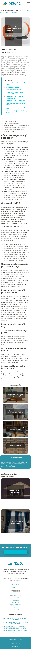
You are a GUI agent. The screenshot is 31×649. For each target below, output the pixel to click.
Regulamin (15, 646)
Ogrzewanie (15, 598)
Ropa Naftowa (15, 605)
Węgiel (15, 607)
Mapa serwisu (15, 643)
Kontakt (15, 587)
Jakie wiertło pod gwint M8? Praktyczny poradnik (15, 429)
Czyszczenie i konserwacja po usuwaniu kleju (16, 93)
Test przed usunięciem (14, 89)
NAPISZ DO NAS (15, 552)
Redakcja (15, 585)
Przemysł (15, 602)
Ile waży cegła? (15, 445)
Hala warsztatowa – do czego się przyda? (15, 623)
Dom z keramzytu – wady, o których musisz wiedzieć (16, 412)
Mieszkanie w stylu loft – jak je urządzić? (15, 619)
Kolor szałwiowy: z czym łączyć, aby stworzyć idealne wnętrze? (15, 627)
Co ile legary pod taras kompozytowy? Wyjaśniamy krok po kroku (15, 395)
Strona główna (4, 10)
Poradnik (15, 600)
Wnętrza (15, 610)
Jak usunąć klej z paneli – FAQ (16, 101)
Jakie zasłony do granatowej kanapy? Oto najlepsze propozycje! (15, 522)
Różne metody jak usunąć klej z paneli (16, 84)
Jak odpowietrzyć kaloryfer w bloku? (15, 631)
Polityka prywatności (15, 640)
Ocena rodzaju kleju (13, 87)
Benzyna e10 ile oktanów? (15, 491)
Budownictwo (14, 10)
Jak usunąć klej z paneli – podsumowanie (14, 97)
